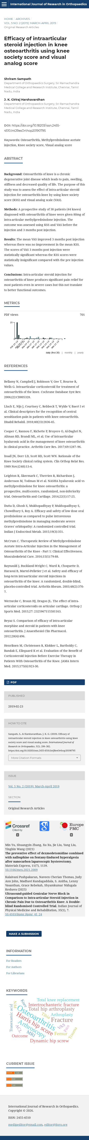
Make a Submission (24, 933)
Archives (23, 18)
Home (8, 18)
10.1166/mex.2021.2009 (21, 870)
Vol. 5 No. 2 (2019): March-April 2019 (30, 23)
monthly (68, 352)
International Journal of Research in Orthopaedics (48, 4)
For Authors (14, 967)
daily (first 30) (53, 352)
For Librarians (15, 973)
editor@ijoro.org (55, 1125)
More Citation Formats (26, 757)
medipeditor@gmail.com (25, 1125)
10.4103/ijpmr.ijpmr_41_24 (23, 914)
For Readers (14, 961)
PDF (13, 682)
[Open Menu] (4, 4)
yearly (80, 352)
